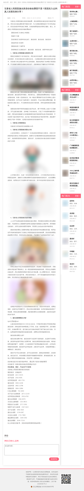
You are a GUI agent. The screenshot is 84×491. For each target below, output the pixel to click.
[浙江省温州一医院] (65, 33)
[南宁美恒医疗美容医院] (65, 72)
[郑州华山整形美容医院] (65, 14)
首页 (11, 2)
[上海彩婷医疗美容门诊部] (65, 23)
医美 (19, 2)
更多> (77, 7)
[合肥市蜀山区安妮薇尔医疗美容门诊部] (65, 82)
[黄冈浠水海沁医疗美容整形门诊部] (65, 53)
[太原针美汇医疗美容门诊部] (65, 43)
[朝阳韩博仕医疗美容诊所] (65, 63)
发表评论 (54, 459)
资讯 (15, 2)
